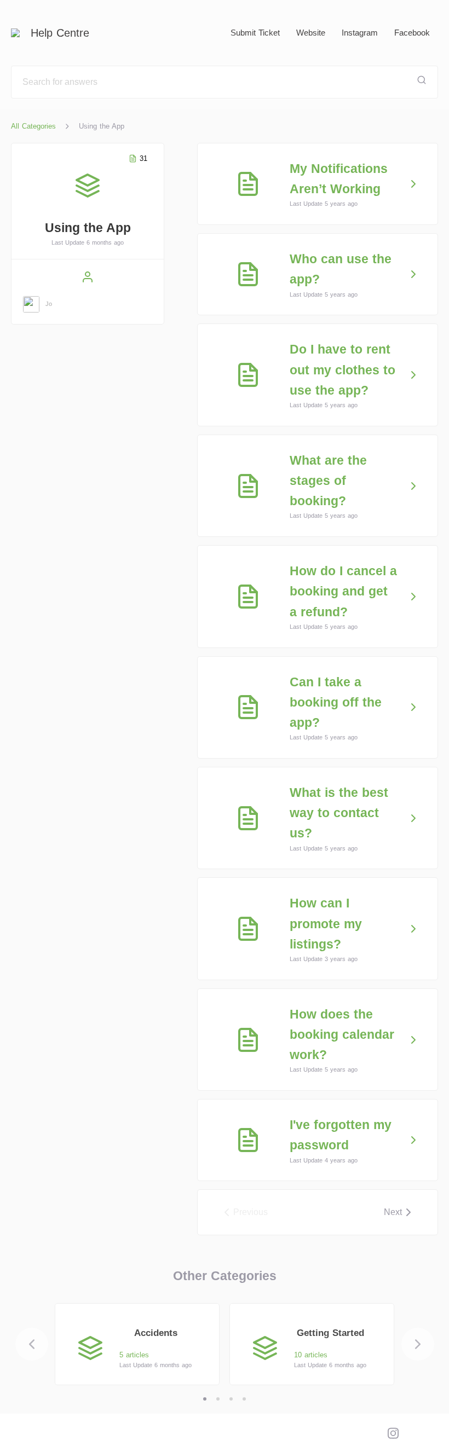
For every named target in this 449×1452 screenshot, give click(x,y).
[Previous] (31, 1344)
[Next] (417, 1344)
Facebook (412, 32)
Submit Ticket (255, 32)
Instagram (360, 32)
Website (310, 32)
